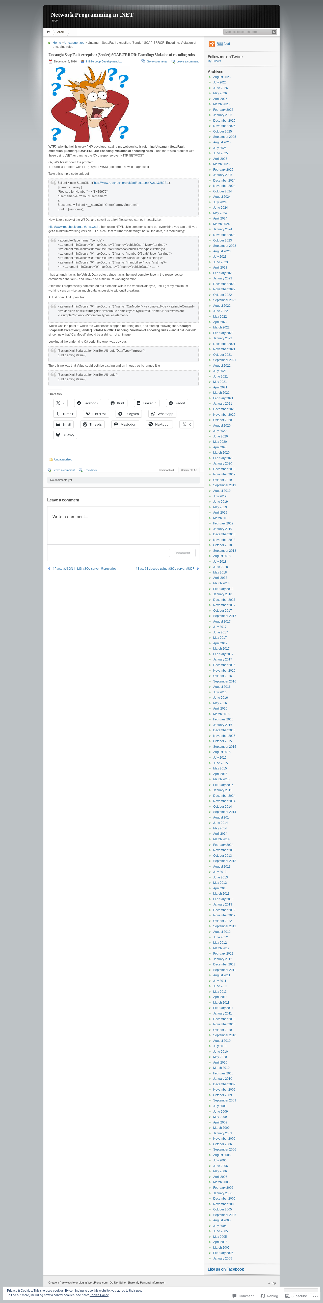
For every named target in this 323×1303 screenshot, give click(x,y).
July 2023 (220, 256)
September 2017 (224, 616)
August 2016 (222, 687)
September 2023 (224, 246)
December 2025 (224, 120)
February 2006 (223, 1187)
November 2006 (224, 1138)
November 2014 (224, 801)
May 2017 (220, 637)
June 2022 (220, 311)
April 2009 (220, 1122)
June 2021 (220, 376)
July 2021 (220, 371)
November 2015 (224, 736)
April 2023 (220, 267)
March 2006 (221, 1182)
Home (49, 32)
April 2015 (220, 774)
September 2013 (224, 861)
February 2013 (223, 899)
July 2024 (220, 202)
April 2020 (220, 447)
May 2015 (220, 768)
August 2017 (222, 621)
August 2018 (222, 556)
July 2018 (220, 561)
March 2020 (221, 452)
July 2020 (220, 431)
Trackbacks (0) (166, 470)
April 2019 (220, 512)
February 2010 (223, 1073)
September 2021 (224, 360)
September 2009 (224, 1100)
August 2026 (222, 77)
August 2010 (222, 1041)
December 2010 (224, 1019)
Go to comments (157, 61)
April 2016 (220, 708)
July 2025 (220, 148)
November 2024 (224, 186)
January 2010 (222, 1078)
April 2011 (220, 997)
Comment (182, 553)
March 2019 (221, 518)
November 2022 (224, 289)
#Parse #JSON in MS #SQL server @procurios (84, 568)
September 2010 (224, 1035)
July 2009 (220, 1106)
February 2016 (223, 719)
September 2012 (224, 926)
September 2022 (224, 300)
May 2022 (220, 316)
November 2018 (224, 540)
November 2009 (224, 1089)
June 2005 (220, 1231)
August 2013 (222, 866)
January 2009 (222, 1133)
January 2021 (222, 403)
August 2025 (222, 142)
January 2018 (222, 594)
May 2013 (220, 883)
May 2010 (220, 1057)
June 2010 (220, 1051)
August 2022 (222, 305)
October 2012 (222, 921)
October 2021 (222, 355)
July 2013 (220, 872)
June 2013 (220, 877)
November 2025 (224, 126)
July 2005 (220, 1226)
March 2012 (221, 948)
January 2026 (222, 115)
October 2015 (222, 741)
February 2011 (223, 1008)
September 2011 (224, 970)
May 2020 (220, 442)
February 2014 (223, 845)
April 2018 (220, 578)
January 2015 (222, 790)
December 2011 (224, 964)
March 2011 (221, 1002)
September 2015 (224, 746)
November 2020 (224, 414)
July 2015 (220, 757)
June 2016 (220, 697)
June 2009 (220, 1111)
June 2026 (220, 88)
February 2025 (223, 169)
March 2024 (221, 224)
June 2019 (220, 501)
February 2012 (223, 953)
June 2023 (220, 262)
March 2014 (221, 839)
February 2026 (223, 110)
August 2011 (221, 975)
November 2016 (224, 670)
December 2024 (224, 180)
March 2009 (221, 1128)
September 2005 (224, 1215)
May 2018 (220, 572)
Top (273, 1283)
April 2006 (220, 1177)
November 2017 (224, 605)
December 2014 (224, 796)
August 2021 (222, 365)
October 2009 (222, 1095)
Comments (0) (189, 470)
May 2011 (220, 991)
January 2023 (222, 278)
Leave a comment (188, 61)
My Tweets (214, 60)
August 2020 (222, 425)
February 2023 (223, 273)
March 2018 (221, 583)
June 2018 (220, 567)
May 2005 (220, 1237)
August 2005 (222, 1220)
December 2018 (224, 534)
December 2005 (224, 1198)
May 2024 (220, 213)
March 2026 (221, 104)
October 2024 (222, 191)
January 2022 (222, 338)
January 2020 (222, 463)
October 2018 (222, 545)
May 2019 (220, 507)
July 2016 (220, 692)
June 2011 (220, 986)
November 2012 (224, 915)
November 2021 (224, 349)
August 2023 (222, 251)
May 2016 (220, 703)
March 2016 (221, 714)
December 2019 (224, 469)
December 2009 (224, 1084)
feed (223, 44)
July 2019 (220, 496)
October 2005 (222, 1209)
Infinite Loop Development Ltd (104, 61)
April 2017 (220, 643)
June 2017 (220, 632)
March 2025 (221, 164)
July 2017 (220, 627)
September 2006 (224, 1149)
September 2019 (224, 485)
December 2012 (224, 910)
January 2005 (222, 1258)
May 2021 (220, 382)
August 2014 (222, 817)
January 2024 (222, 229)
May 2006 (220, 1171)
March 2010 (221, 1068)
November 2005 (224, 1204)
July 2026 (220, 82)
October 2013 (222, 855)
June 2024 (220, 207)
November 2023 (224, 235)
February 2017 (223, 654)
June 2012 (220, 937)
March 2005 (221, 1247)
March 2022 (221, 327)
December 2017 (224, 600)
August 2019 (222, 491)
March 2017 (221, 648)
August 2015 (222, 752)
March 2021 (221, 392)
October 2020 (222, 420)
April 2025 (220, 159)
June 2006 (220, 1166)
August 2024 (222, 196)
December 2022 (224, 284)
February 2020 (223, 458)
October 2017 (222, 610)
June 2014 (220, 823)
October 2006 (222, 1144)
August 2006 (222, 1155)
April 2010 (220, 1062)
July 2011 (219, 981)
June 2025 (220, 153)
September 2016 (224, 681)
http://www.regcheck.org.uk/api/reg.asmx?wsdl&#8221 (131, 183)
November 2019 (224, 474)
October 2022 (222, 295)
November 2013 (224, 850)
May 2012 (220, 942)
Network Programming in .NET (92, 14)
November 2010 (224, 1024)
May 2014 (220, 828)
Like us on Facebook (226, 1269)
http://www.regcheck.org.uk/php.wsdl (73, 227)
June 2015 (220, 763)
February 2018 (223, 589)
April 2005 (220, 1242)
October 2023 (222, 240)
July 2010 (220, 1046)
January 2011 (222, 1013)
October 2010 (222, 1030)
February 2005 (223, 1253)
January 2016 (222, 725)
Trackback (90, 470)
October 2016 (222, 676)
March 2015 (221, 779)
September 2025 (224, 137)
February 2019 (223, 523)
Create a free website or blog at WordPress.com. (78, 1282)
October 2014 (222, 806)
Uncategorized (74, 43)
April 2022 (220, 322)
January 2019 (222, 529)
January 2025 (222, 175)
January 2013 (222, 904)
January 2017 (222, 659)
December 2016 (224, 665)
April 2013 (220, 888)
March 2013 (221, 893)
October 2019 (222, 480)
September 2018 (224, 551)
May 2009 (220, 1117)
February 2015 (223, 785)
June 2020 (220, 436)
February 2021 (223, 398)
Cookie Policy (99, 1295)
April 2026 (220, 99)
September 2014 (224, 812)
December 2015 (224, 730)
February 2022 (223, 333)
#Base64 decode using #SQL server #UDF (165, 568)
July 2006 (220, 1160)
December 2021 (224, 344)
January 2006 (222, 1193)
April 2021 (220, 387)
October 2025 (222, 131)
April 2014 (220, 833)
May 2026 (220, 93)
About (60, 31)
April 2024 (220, 218)
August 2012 (222, 932)
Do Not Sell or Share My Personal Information (137, 1282)
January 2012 (222, 959)
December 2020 (224, 409)
